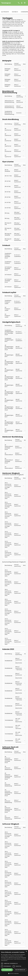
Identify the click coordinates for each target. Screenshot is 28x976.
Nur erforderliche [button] (20, 969)
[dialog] (14, 963)
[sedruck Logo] (6, 3)
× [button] (26, 951)
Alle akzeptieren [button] (7, 969)
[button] (14, 973)
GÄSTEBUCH (15, 12)
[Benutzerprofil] (22, 3)
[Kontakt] (19, 3)
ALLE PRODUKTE (5, 12)
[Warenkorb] (25, 3)
